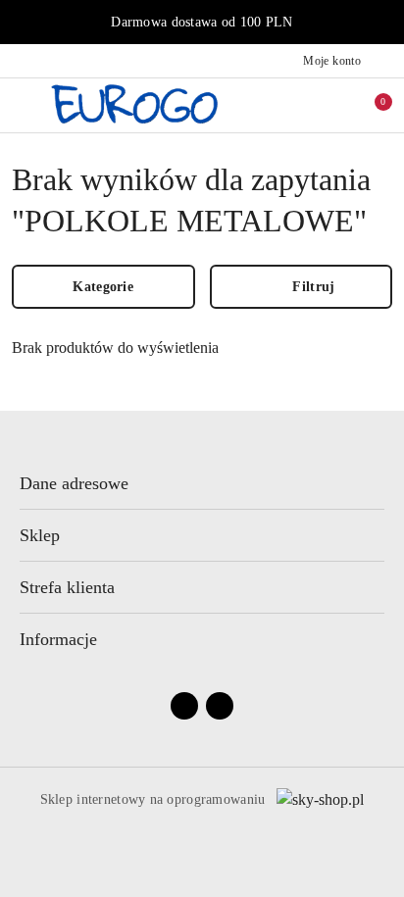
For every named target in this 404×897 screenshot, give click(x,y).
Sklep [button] (40, 535)
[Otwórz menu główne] (23, 104)
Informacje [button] (58, 639)
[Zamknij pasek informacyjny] (383, 22)
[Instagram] (219, 706)
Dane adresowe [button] (74, 483)
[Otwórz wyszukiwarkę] (287, 105)
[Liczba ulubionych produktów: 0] (328, 105)
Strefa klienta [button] (67, 587)
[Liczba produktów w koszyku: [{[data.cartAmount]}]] (369, 105)
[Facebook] (184, 706)
